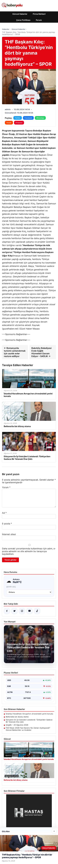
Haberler (5, 29)
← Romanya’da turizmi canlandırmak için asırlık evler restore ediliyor (14, 352)
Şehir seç (11, 587)
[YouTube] (29, 611)
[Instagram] (22, 611)
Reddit (8, 123)
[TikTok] (37, 611)
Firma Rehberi (39, 14)
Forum (39, 20)
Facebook (28, 118)
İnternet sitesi (9, 534)
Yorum (6, 487)
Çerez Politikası (23, 20)
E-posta (7, 523)
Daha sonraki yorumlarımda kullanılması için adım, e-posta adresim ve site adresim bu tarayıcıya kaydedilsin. (29, 551)
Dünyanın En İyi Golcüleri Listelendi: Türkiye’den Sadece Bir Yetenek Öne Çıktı (29, 721)
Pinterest (19, 123)
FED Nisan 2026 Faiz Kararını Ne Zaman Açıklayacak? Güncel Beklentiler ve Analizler (28, 729)
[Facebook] (7, 611)
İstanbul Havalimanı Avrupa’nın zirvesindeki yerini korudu (29, 714)
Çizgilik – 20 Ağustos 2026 (17, 725)
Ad (4, 512)
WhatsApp (40, 118)
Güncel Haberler (19, 14)
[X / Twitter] (14, 611)
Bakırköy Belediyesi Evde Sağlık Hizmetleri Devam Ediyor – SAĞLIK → (41, 352)
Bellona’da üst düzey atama (17, 717)
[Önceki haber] (44, 629)
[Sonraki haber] (49, 629)
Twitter (17, 118)
